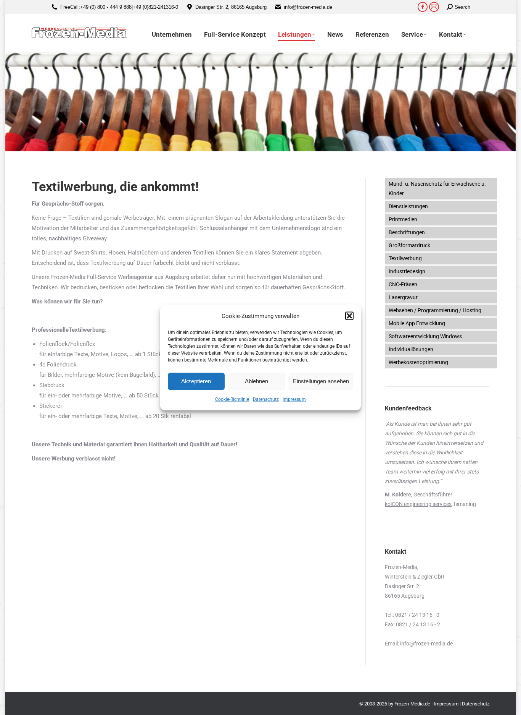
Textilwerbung (405, 258)
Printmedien (403, 219)
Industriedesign (407, 271)
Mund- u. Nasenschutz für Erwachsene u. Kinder (437, 188)
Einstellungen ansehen (321, 381)
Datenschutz (266, 399)
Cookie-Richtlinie (232, 399)
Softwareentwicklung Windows (425, 336)
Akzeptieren (196, 381)
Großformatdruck (409, 245)
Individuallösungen (411, 349)
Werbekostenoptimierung (418, 362)
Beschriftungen (407, 232)
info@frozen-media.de (308, 7)
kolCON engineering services (418, 504)
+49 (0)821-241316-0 (155, 7)
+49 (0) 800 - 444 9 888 (106, 7)
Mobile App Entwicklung (417, 323)
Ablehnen (256, 381)
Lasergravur (403, 297)
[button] (349, 316)
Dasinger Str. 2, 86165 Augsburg (231, 7)
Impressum (294, 399)
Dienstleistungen (408, 206)
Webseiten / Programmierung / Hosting (435, 310)
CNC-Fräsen (403, 284)
